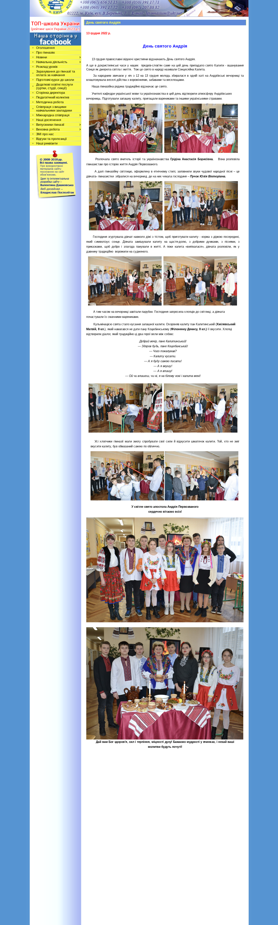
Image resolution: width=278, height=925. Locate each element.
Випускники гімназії (50, 124)
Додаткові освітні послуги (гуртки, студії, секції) (54, 86)
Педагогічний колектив (52, 97)
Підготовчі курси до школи (55, 79)
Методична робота (50, 102)
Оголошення (45, 48)
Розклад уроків (46, 66)
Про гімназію (45, 52)
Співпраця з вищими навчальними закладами (54, 108)
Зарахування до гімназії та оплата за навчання (55, 73)
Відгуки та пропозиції (51, 138)
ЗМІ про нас (45, 134)
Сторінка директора (50, 92)
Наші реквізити (46, 143)
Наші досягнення (48, 120)
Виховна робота (48, 129)
